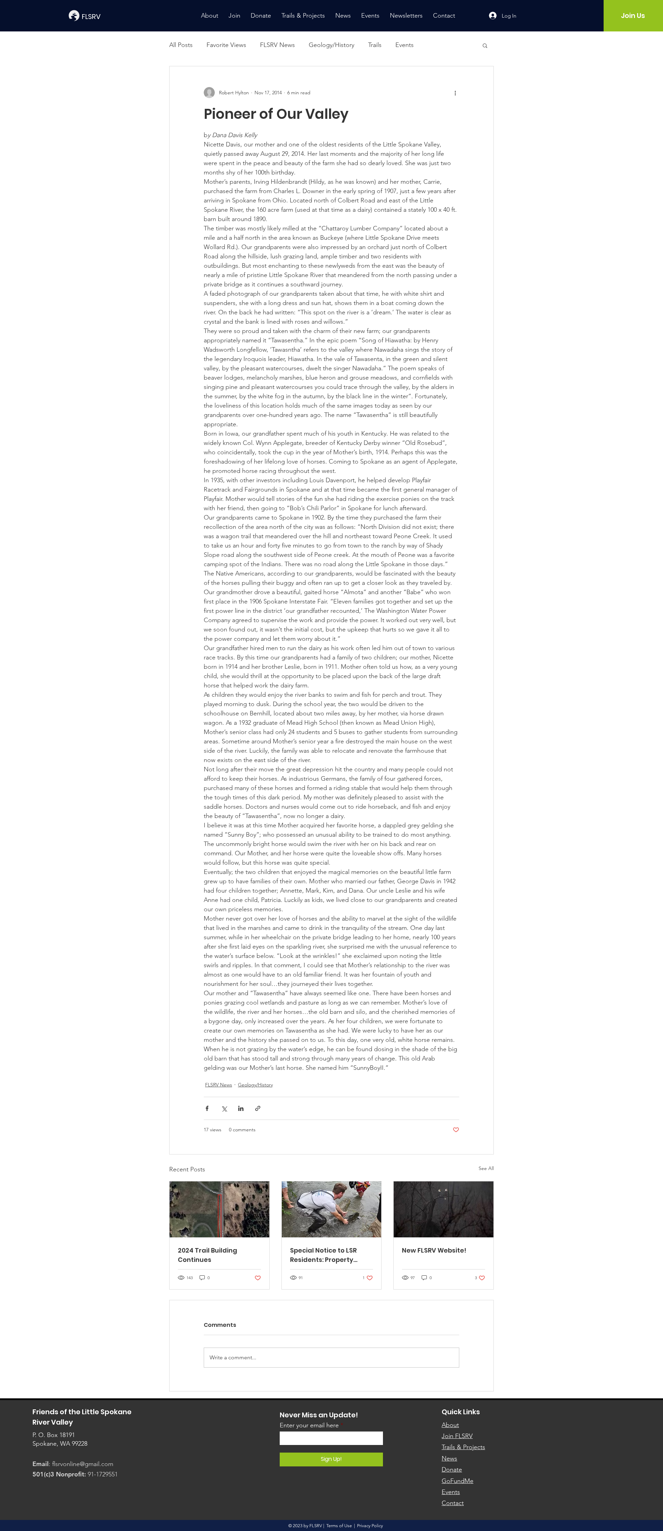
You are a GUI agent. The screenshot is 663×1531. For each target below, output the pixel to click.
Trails (375, 45)
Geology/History (331, 45)
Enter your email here (309, 1425)
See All (486, 1168)
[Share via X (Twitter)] (224, 1108)
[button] (485, 45)
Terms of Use (339, 1525)
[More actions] (455, 92)
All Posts (181, 45)
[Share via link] (257, 1108)
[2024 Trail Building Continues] (219, 1209)
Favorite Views (226, 45)
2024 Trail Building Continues (207, 1255)
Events (404, 45)
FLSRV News (277, 45)
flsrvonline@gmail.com (82, 1464)
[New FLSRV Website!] (443, 1209)
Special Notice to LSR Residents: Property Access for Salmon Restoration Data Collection (323, 1255)
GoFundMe (457, 1481)
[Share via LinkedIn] (241, 1108)
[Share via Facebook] (207, 1108)
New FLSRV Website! (434, 1250)
